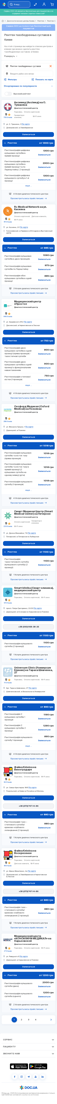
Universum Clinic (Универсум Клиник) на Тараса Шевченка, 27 (33, 670)
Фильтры (12, 79)
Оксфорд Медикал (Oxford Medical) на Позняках (31, 407)
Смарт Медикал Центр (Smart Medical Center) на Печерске (33, 512)
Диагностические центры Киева (19, 21)
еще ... (28, 186)
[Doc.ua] (4, 4)
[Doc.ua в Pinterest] (42, 1076)
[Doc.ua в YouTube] (35, 1076)
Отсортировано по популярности (28, 86)
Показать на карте (44, 79)
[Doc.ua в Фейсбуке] (14, 1076)
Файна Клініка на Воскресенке (25, 852)
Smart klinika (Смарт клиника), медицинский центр (34, 589)
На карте (26, 124)
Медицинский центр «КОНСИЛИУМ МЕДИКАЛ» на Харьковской (32, 938)
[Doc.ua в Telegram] (28, 1076)
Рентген (39, 21)
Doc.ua (6, 1093)
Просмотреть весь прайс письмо (26, 198)
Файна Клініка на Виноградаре (25, 768)
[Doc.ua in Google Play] (38, 1066)
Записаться (44, 155)
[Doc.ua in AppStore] (19, 1066)
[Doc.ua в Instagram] (21, 1076)
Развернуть (9, 56)
